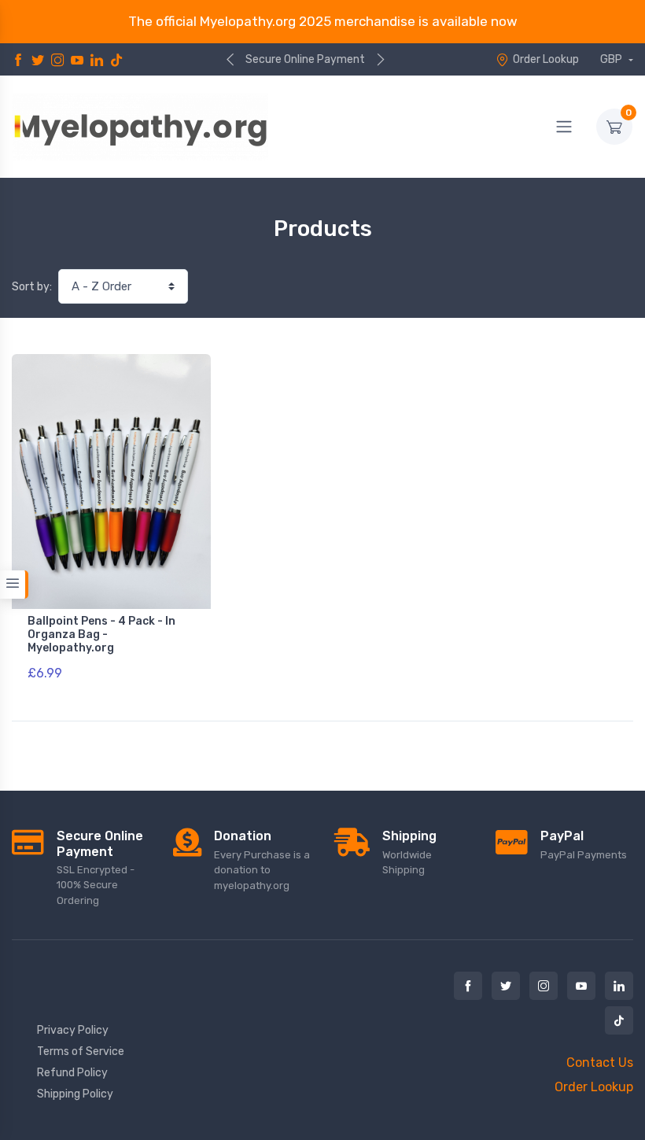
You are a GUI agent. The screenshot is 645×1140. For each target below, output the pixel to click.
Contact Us (599, 1062)
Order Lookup (546, 59)
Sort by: (32, 286)
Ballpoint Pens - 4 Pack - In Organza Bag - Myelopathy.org (101, 634)
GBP (612, 59)
